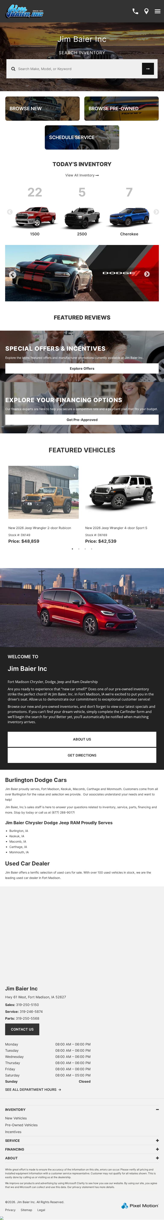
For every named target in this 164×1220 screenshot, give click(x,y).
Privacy (10, 1210)
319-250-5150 (22, 1005)
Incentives (13, 1132)
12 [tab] (111, 297)
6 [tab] (72, 297)
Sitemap (26, 1210)
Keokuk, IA (16, 836)
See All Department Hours (33, 1089)
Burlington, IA (18, 831)
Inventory (15, 1109)
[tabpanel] (82, 273)
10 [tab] (98, 297)
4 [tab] (59, 297)
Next (155, 211)
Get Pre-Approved (82, 420)
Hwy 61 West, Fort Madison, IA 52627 (35, 997)
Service (12, 1140)
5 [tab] (66, 297)
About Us (82, 739)
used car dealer (27, 878)
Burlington (19, 794)
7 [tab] (79, 297)
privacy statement (83, 1187)
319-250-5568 (22, 1018)
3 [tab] (53, 297)
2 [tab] (47, 297)
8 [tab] (85, 297)
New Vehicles (16, 1118)
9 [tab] (91, 297)
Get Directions (82, 755)
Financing (14, 1149)
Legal (41, 1210)
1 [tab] (40, 297)
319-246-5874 (24, 1011)
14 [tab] (124, 297)
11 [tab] (104, 297)
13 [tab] (117, 297)
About (11, 1158)
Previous (9, 211)
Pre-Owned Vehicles (21, 1125)
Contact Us (22, 1029)
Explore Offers (82, 368)
